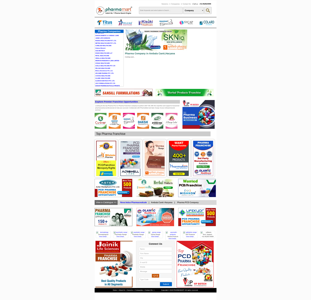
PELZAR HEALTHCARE (102, 60)
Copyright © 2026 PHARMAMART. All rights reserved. (179, 290)
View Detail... (103, 236)
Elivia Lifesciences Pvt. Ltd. (104, 62)
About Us (122, 290)
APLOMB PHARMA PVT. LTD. (104, 65)
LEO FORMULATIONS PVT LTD (105, 75)
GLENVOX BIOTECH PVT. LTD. (105, 72)
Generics (165, 4)
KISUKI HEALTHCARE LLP (103, 44)
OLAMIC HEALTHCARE (102, 70)
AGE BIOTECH (100, 42)
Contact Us (187, 4)
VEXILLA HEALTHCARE (102, 50)
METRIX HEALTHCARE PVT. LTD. (105, 35)
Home (115, 290)
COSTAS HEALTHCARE (102, 67)
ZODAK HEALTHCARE (102, 55)
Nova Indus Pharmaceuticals (133, 202)
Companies (175, 4)
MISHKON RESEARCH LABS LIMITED (107, 52)
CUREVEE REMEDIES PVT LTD (105, 84)
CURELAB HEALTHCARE (103, 37)
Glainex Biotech (100, 40)
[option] (105, 22)
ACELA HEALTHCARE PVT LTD (105, 57)
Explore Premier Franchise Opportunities (116, 102)
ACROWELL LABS (101, 82)
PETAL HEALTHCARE (102, 47)
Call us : (202, 4)
